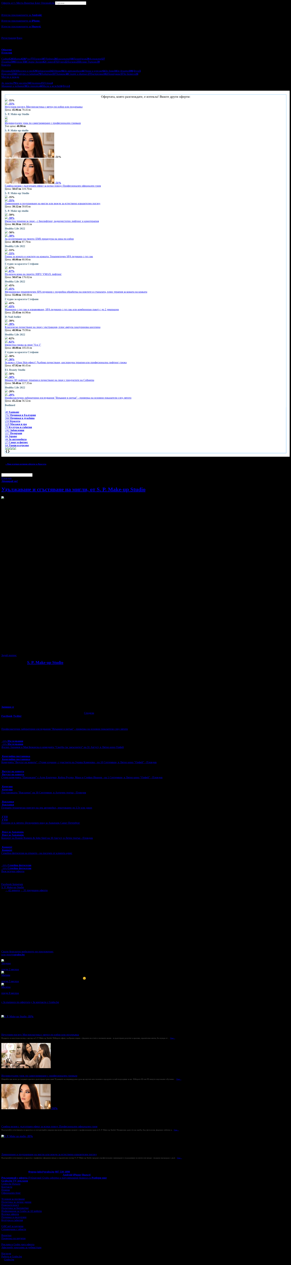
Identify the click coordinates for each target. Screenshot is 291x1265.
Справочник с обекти (13, 1229)
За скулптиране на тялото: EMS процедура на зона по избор (39, 238)
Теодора (6, 963)
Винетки (6, 1235)
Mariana (5, 975)
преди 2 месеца (10, 969)
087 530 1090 (62, 1171)
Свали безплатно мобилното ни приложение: (27, 951)
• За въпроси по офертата (15, 1002)
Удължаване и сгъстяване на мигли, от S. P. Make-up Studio (73, 489)
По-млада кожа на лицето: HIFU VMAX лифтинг (33, 274)
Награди (6, 1253)
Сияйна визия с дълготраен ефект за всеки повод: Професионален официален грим (53, 185)
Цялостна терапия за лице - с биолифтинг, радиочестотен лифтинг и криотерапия (52, 221)
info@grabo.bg (45, 1171)
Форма (32, 1171)
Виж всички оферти (12, 871)
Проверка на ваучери (13, 1238)
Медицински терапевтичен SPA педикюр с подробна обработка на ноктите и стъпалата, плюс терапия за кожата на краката (76, 291)
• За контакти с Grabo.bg (45, 1002)
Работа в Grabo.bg (11, 1256)
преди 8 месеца (10, 993)
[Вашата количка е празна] (1, 6)
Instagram (17, 884)
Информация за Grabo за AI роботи (21, 1211)
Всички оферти (10, 1214)
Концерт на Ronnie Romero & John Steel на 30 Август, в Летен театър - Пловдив (47, 838)
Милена (5, 987)
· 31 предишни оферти (34, 890)
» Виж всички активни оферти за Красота (26, 464)
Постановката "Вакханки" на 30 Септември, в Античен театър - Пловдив (43, 792)
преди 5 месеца (10, 981)
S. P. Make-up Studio (45, 662)
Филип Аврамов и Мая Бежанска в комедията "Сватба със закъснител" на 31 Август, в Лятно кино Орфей (62, 747)
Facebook (6, 884)
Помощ (5, 1189)
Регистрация (8, 38)
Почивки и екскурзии (13, 1217)
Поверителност (10, 1205)
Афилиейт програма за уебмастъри (21, 1247)
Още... (172, 1038)
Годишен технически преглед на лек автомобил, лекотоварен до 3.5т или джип (46, 807)
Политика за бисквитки (15, 1208)
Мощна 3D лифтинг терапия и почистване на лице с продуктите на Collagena (49, 380)
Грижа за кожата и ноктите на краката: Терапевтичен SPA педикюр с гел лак (49, 256)
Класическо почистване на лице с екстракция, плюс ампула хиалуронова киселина (52, 327)
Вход (19, 38)
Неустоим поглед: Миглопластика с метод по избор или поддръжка (44, 106)
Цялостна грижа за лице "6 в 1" (23, 344)
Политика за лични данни (16, 1202)
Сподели (89, 713)
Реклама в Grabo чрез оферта (17, 1244)
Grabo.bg (9, 1259)
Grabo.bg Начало (10, 1183)
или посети (13, 954)
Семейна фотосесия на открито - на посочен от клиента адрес (36, 853)
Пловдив (6, 478)
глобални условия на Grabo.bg (42, 649)
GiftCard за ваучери (12, 1226)
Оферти (8, 3)
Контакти (6, 1186)
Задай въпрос (9, 655)
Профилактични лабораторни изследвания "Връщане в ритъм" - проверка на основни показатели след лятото (68, 397)
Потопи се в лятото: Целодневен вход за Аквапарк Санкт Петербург (40, 822)
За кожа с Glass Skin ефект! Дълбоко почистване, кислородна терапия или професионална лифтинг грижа (66, 362)
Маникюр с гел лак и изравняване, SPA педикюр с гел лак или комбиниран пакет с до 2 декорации (62, 309)
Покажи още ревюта (13, 996)
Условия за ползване (13, 1199)
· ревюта (12, 890)
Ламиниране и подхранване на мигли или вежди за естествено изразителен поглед (52, 203)
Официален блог (11, 1192)
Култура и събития (12, 1220)
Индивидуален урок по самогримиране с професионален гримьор (43, 123)
